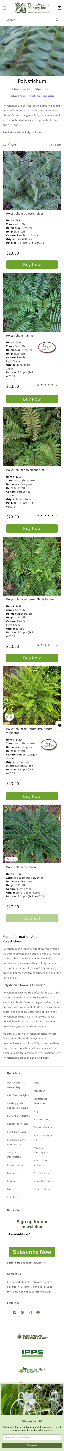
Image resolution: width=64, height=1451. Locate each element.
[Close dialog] (61, 1385)
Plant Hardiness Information (16, 1142)
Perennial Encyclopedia (41, 1150)
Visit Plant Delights (18, 1095)
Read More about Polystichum (22, 132)
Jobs (36, 1082)
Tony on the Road (43, 1127)
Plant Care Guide (17, 1131)
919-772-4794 (20, 1286)
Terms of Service (42, 1189)
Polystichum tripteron (21, 867)
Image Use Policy (43, 1181)
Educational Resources (40, 1101)
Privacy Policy (41, 1173)
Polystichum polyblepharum (25, 470)
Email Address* (19, 1234)
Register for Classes (18, 1123)
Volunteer (39, 1090)
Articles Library (42, 1119)
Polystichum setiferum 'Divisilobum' (30, 599)
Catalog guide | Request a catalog (17, 1105)
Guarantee (13, 1173)
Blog (36, 1111)
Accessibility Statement (40, 1162)
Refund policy (15, 1165)
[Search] (57, 20)
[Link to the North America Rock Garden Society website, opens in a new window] (32, 1338)
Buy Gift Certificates (18, 1115)
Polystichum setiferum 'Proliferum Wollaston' (29, 731)
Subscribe (32, 1445)
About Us (12, 1197)
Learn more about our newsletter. (26, 1262)
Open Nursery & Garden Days (16, 1085)
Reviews (11, 1181)
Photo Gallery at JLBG (42, 1137)
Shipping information (14, 1154)
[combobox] (32, 20)
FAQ (9, 1189)
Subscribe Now (32, 1252)
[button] (4, 8)
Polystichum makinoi (20, 335)
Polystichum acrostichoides (40, 95)
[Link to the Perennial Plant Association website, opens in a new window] (32, 1372)
